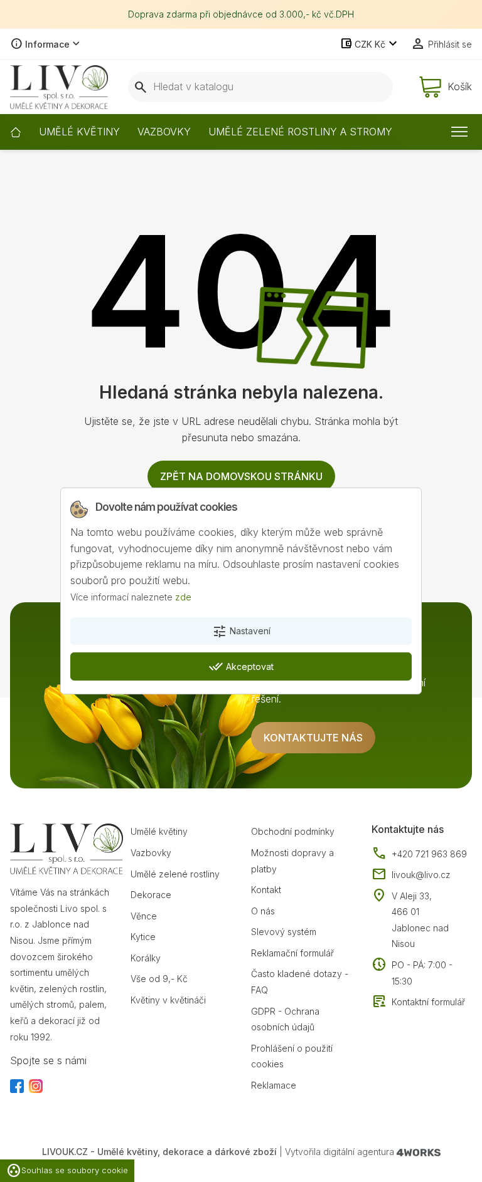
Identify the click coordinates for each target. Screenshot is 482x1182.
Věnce (144, 916)
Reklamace (273, 1085)
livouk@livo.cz (411, 875)
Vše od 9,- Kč (159, 978)
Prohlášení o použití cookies (292, 1056)
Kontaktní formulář (418, 1002)
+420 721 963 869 (419, 854)
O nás (263, 911)
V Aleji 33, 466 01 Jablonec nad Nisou (420, 920)
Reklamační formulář (292, 953)
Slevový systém (283, 931)
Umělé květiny (159, 831)
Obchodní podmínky (293, 831)
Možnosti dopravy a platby (292, 860)
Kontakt (266, 889)
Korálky (146, 958)
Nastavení (241, 632)
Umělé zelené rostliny (175, 874)
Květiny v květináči (168, 1000)
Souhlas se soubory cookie (67, 1171)
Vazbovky (151, 852)
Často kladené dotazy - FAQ (299, 981)
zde (183, 596)
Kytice (143, 936)
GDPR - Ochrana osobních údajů (285, 1019)
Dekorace (151, 894)
